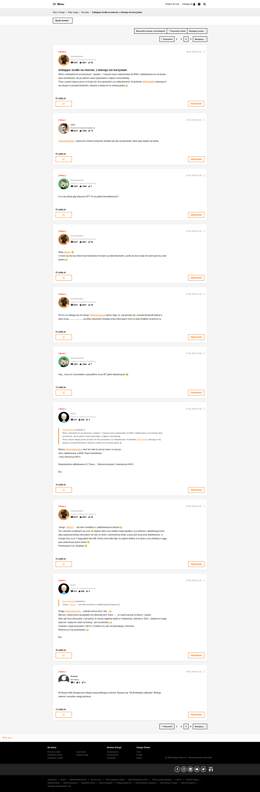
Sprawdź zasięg (82, 755)
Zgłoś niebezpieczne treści (138, 780)
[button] (204, 52)
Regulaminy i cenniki (55, 758)
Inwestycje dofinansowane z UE (59, 786)
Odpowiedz (196, 103)
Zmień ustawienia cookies (114, 780)
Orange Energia (53, 783)
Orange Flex (52, 780)
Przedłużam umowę (55, 755)
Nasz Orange (59, 12)
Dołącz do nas (172, 4)
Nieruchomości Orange (168, 783)
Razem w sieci (96, 780)
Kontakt (139, 755)
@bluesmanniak (97, 315)
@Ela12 (70, 527)
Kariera (139, 758)
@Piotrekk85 (148, 82)
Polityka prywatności (123, 783)
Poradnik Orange (192, 780)
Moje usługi (73, 12)
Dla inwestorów (112, 755)
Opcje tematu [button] (62, 20)
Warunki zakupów (105, 783)
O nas (138, 752)
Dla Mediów (111, 758)
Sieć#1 (63, 780)
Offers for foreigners (188, 783)
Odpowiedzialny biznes (78, 780)
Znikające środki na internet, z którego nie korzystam (92, 70)
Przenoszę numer (54, 752)
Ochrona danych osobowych (145, 783)
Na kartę (85, 12)
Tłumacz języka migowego (161, 780)
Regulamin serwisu (88, 783)
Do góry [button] (8, 737)
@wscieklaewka (66, 141)
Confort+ (178, 780)
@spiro (67, 252)
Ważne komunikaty (70, 783)
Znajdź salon (81, 752)
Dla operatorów (112, 752)
